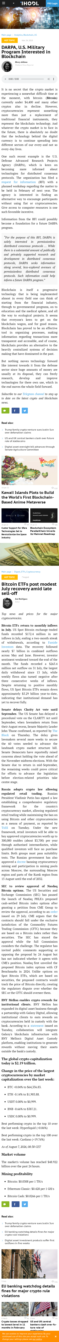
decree (21, 862)
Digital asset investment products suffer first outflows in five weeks (29, 1242)
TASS (5, 828)
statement (37, 1026)
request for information (19, 182)
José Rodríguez (21, 599)
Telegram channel (33, 394)
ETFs (23, 571)
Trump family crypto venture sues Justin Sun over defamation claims (29, 431)
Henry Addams (21, 62)
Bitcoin (51, 98)
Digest (17, 571)
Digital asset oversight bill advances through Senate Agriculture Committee (30, 448)
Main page (6, 35)
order (54, 912)
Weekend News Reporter (24, 65)
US (35, 35)
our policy (37, 1339)
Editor (17, 602)
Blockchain (28, 35)
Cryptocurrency (33, 571)
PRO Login (52, 3)
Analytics (18, 35)
